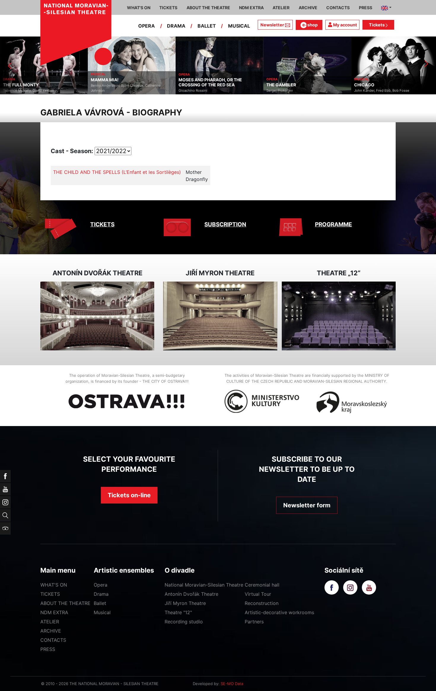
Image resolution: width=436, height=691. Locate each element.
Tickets (377, 24)
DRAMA (176, 26)
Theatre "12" (178, 612)
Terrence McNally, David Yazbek (28, 90)
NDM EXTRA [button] (251, 7)
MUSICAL (239, 26)
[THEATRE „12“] (339, 316)
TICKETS (102, 224)
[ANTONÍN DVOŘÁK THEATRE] (97, 316)
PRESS (47, 649)
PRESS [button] (365, 7)
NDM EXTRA (54, 612)
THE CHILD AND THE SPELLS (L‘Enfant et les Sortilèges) (117, 172)
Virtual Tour (258, 594)
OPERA (146, 26)
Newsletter (272, 24)
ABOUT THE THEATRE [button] (208, 7)
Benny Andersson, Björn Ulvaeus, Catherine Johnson (126, 88)
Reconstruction (262, 603)
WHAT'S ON (53, 585)
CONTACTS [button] (338, 7)
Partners (254, 622)
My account (344, 24)
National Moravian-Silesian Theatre (204, 585)
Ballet (100, 603)
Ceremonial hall (262, 585)
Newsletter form (306, 505)
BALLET (207, 26)
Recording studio (184, 622)
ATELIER (49, 622)
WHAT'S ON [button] (138, 7)
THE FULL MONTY (21, 84)
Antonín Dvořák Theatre (191, 594)
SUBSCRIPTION (225, 224)
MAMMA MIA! (105, 79)
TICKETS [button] (168, 7)
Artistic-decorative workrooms (279, 612)
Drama (101, 594)
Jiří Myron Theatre (185, 603)
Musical (102, 612)
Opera (100, 585)
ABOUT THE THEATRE (65, 603)
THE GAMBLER (281, 84)
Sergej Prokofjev (279, 90)
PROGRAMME (333, 224)
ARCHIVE (308, 7)
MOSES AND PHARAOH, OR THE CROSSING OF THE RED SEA (210, 82)
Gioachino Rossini (193, 90)
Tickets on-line (129, 495)
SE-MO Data (232, 683)
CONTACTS (53, 640)
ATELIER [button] (281, 7)
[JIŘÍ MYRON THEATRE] (220, 316)
